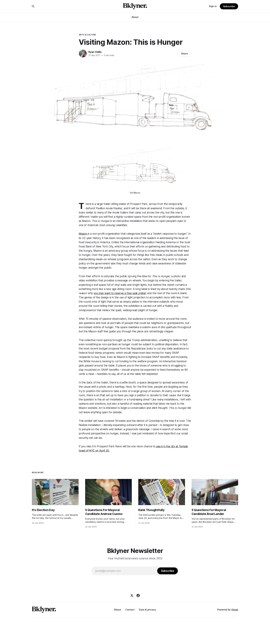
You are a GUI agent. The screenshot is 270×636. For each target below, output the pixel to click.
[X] (131, 595)
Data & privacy (147, 609)
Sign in (213, 6)
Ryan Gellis (95, 51)
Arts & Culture (87, 34)
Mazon (83, 233)
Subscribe (229, 6)
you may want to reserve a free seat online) (120, 293)
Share (184, 53)
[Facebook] (138, 595)
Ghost (234, 609)
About (135, 17)
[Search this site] (33, 6)
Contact (130, 609)
